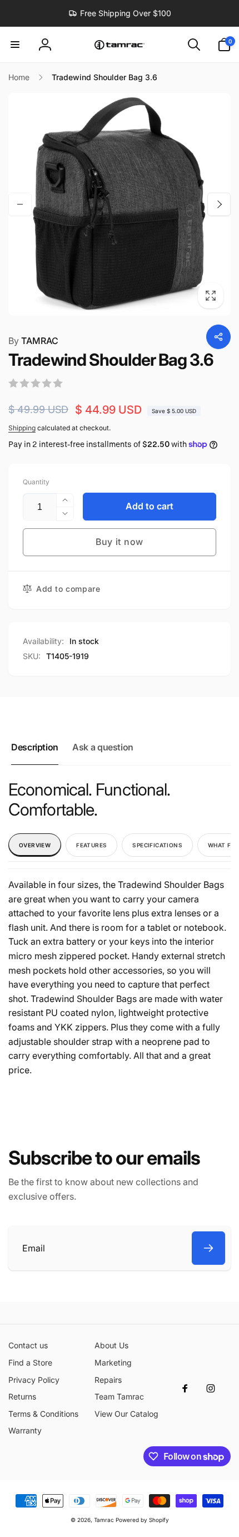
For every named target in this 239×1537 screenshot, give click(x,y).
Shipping (22, 428)
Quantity (36, 481)
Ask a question (102, 747)
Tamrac (104, 1519)
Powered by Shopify (142, 1519)
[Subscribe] (208, 1248)
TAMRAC (33, 340)
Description (34, 747)
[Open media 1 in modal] (119, 204)
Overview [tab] (35, 845)
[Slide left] (20, 204)
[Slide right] (219, 204)
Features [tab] (91, 845)
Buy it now (119, 541)
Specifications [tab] (157, 845)
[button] (15, 44)
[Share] (218, 337)
